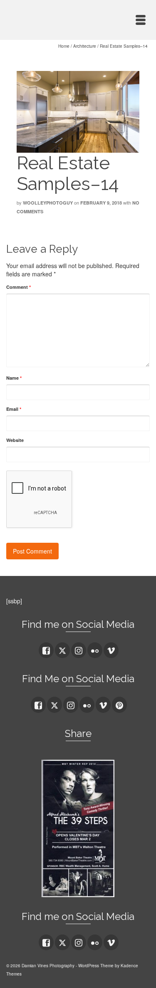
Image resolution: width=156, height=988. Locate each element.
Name (14, 378)
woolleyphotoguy (48, 203)
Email (13, 409)
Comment (18, 287)
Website (15, 440)
